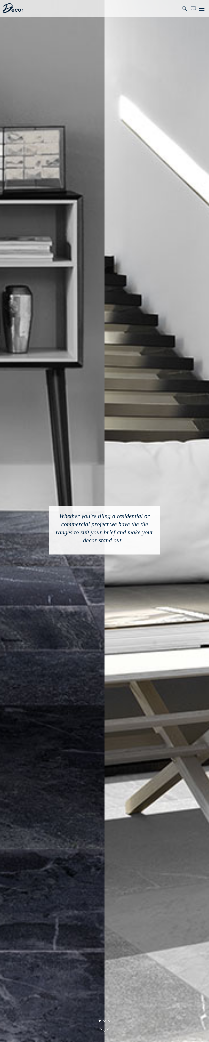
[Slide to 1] (104, 1021)
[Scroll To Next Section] (104, 1031)
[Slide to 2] (109, 1021)
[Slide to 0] (100, 1021)
